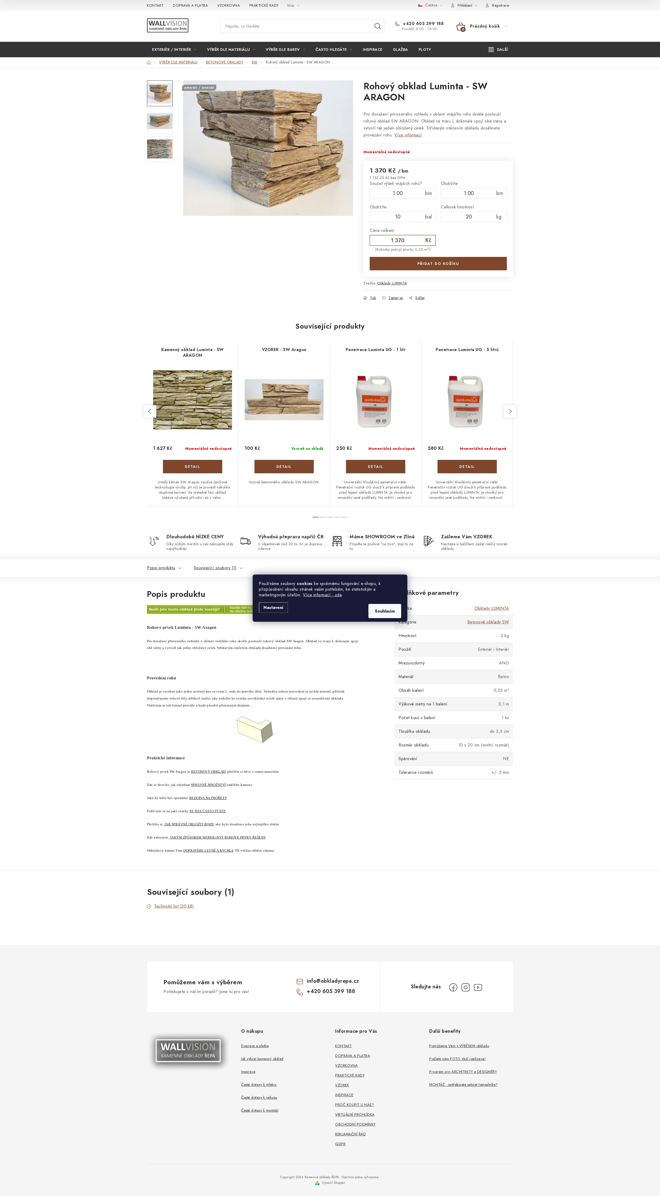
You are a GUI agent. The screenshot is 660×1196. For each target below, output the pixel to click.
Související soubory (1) (215, 568)
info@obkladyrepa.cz (333, 981)
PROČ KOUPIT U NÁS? (354, 1104)
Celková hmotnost (457, 207)
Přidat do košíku (438, 263)
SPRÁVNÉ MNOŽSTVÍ (208, 785)
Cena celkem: (382, 230)
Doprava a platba (255, 1045)
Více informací (408, 135)
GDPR (340, 1143)
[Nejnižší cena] (242, 609)
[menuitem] (174, 49)
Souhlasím (385, 611)
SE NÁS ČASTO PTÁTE (207, 811)
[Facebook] (453, 987)
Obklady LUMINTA (392, 283)
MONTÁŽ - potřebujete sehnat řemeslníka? (463, 1084)
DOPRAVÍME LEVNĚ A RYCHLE (208, 850)
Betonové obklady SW (488, 622)
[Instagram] (465, 987)
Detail (192, 466)
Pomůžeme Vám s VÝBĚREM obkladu (459, 1045)
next (510, 411)
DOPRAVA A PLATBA (190, 5)
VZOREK (342, 1085)
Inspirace (248, 1071)
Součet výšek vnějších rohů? (396, 183)
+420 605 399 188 (423, 23)
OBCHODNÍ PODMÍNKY (355, 1124)
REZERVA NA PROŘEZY (208, 798)
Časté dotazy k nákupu (259, 1097)
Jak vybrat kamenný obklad (262, 1058)
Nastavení (273, 607)
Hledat (377, 26)
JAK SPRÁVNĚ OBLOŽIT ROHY (189, 824)
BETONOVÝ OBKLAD (208, 772)
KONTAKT (155, 5)
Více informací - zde (322, 595)
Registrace (500, 5)
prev (150, 411)
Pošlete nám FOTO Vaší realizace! (457, 1058)
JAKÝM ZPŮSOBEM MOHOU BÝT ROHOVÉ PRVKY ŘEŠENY (218, 837)
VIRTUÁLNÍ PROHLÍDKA (355, 1114)
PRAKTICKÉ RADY (264, 5)
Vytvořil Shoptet (333, 1183)
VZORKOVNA (228, 5)
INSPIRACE (344, 1094)
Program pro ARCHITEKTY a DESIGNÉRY (463, 1071)
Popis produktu (161, 568)
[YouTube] (478, 987)
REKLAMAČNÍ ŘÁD (350, 1134)
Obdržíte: (450, 183)
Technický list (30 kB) (174, 906)
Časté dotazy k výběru (259, 1084)
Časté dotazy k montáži (259, 1110)
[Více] (498, 49)
